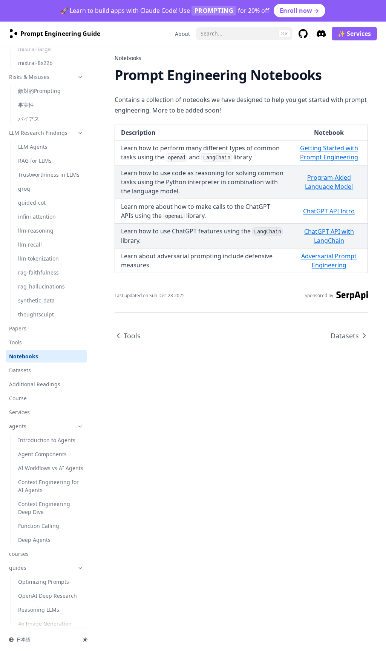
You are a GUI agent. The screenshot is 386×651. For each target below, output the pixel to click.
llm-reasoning (36, 230)
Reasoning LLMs (38, 609)
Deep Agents (34, 539)
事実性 (26, 104)
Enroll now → (299, 10)
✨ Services (354, 33)
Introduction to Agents (46, 440)
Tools (15, 342)
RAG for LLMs (35, 160)
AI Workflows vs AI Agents (50, 468)
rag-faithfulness (38, 272)
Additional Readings (34, 384)
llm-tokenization (38, 258)
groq (24, 188)
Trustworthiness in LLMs (49, 174)
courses (19, 553)
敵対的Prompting (39, 90)
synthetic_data (36, 300)
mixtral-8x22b (35, 62)
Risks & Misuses (29, 76)
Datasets (20, 370)
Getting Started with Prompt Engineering (329, 152)
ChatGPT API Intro (329, 211)
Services (19, 412)
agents (17, 426)
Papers (17, 328)
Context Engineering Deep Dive (44, 507)
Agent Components (42, 454)
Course (18, 398)
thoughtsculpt (36, 314)
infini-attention (37, 216)
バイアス (28, 118)
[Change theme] (85, 639)
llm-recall (30, 244)
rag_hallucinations (41, 286)
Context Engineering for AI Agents (48, 486)
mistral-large (34, 48)
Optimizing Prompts (43, 581)
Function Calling (38, 525)
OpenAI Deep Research (47, 595)
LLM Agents (32, 146)
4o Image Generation (45, 623)
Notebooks (23, 356)
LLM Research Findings (38, 132)
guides (17, 567)
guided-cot (32, 202)
